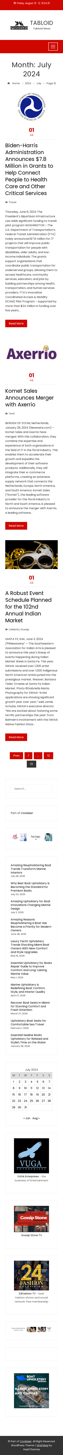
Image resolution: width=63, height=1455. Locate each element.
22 (13, 1101)
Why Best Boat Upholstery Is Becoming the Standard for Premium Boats (30, 887)
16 (19, 1095)
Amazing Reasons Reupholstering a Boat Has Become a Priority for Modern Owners (31, 924)
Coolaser (27, 813)
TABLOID (41, 23)
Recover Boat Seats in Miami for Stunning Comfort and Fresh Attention (30, 1006)
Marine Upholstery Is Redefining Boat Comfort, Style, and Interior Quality (28, 988)
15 (13, 1095)
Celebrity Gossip (19, 629)
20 (43, 1095)
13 (43, 1088)
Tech (12, 413)
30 (19, 1107)
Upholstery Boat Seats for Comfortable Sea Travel (28, 1022)
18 (31, 1095)
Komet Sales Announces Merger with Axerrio (29, 397)
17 (25, 1095)
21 (49, 1095)
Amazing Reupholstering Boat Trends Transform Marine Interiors (31, 869)
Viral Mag (42, 1445)
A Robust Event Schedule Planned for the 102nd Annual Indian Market (28, 606)
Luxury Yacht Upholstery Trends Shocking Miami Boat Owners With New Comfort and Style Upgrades (30, 946)
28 (49, 1101)
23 (19, 1101)
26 (37, 1101)
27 (43, 1101)
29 (13, 1107)
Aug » (36, 1118)
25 (31, 1101)
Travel (12, 202)
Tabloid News (41, 28)
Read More (16, 323)
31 (25, 1107)
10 (25, 1088)
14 (49, 1088)
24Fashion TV (27, 1293)
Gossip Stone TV (31, 1235)
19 (37, 1095)
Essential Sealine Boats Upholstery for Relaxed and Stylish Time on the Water (29, 1038)
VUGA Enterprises (28, 1176)
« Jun (26, 1118)
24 (25, 1101)
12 (48, 756)
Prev (16, 756)
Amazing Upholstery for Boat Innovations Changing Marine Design (31, 905)
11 (31, 1088)
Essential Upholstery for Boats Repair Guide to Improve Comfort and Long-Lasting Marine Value (31, 968)
